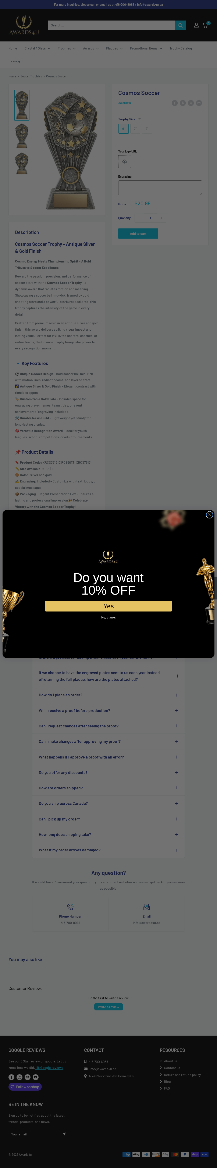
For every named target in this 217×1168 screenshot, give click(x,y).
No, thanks (108, 617)
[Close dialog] (209, 515)
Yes (108, 606)
